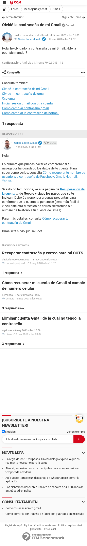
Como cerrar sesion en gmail (23, 508)
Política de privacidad (70, 525)
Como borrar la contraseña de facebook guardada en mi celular (44, 513)
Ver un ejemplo (76, 431)
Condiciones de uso (45, 525)
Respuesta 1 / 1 (12, 133)
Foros (14, 9)
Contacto (36, 529)
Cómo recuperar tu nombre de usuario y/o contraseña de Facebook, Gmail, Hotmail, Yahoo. (43, 177)
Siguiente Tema (71, 17)
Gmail (56, 9)
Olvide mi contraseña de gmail (23, 94)
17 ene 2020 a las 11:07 (62, 39)
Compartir (13, 72)
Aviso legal (50, 529)
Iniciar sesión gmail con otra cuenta (27, 103)
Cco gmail (9, 98)
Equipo (28, 525)
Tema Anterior (14, 17)
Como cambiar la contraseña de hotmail (30, 113)
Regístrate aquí (13, 525)
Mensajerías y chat (35, 9)
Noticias (10, 431)
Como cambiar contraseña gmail (25, 108)
